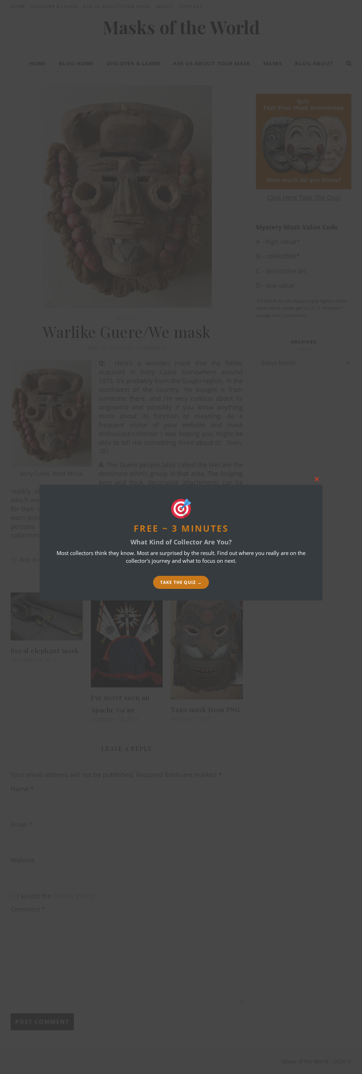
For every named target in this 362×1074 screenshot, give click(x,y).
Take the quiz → (181, 582)
